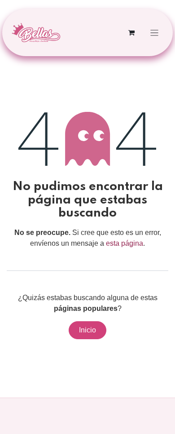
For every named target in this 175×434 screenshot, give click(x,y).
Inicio (87, 330)
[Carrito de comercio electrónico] (131, 33)
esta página (124, 243)
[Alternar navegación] (154, 32)
